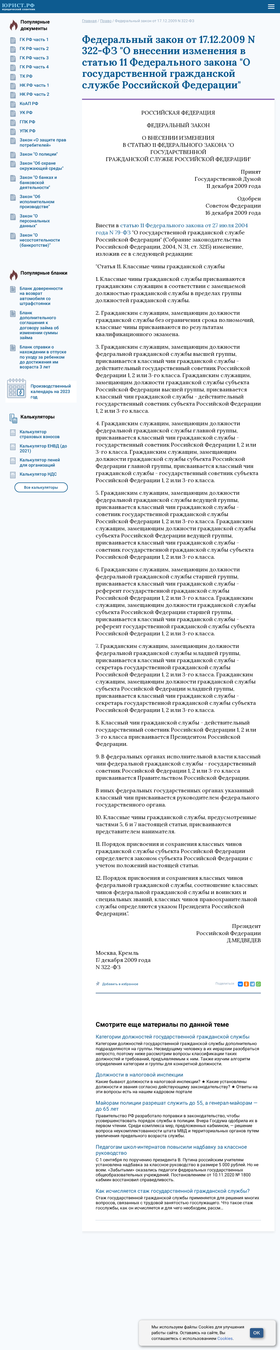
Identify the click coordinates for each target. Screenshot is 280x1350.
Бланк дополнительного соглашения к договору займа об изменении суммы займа (39, 325)
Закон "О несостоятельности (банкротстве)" (40, 240)
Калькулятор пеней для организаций (40, 462)
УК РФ (26, 112)
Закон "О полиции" (39, 154)
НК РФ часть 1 (34, 85)
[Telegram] (252, 984)
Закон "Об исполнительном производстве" (37, 201)
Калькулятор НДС (38, 474)
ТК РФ (26, 76)
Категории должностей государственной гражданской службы (173, 1037)
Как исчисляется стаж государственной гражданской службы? (173, 1191)
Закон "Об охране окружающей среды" (41, 166)
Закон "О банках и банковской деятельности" (38, 182)
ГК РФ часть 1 (34, 39)
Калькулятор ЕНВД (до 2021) (43, 448)
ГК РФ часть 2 (34, 48)
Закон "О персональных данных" (35, 221)
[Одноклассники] (246, 984)
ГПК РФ (27, 122)
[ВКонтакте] (240, 984)
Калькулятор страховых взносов (40, 434)
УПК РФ (28, 131)
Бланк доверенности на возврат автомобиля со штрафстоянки (41, 296)
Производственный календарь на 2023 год (51, 391)
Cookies (225, 1338)
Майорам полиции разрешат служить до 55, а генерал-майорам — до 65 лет (177, 1106)
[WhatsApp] (258, 984)
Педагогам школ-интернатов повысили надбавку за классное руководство (171, 1150)
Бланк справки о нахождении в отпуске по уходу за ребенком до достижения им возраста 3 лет (43, 357)
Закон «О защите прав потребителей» (43, 142)
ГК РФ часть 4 (34, 67)
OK (256, 1333)
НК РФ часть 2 (34, 94)
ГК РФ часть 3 (34, 58)
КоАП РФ (29, 103)
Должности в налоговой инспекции (139, 1075)
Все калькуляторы (41, 487)
